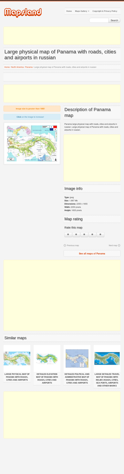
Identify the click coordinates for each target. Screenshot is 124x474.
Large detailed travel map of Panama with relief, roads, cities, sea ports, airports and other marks (107, 380)
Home (69, 11)
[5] (100, 234)
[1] (68, 234)
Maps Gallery (81, 11)
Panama (29, 67)
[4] (92, 234)
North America (17, 67)
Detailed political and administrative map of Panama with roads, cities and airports (77, 378)
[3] (84, 234)
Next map (113, 245)
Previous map (73, 245)
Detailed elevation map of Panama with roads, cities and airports (47, 378)
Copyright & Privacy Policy (105, 11)
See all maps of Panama (92, 253)
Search (114, 20)
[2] (76, 234)
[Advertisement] (62, 36)
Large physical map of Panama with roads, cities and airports (17, 377)
